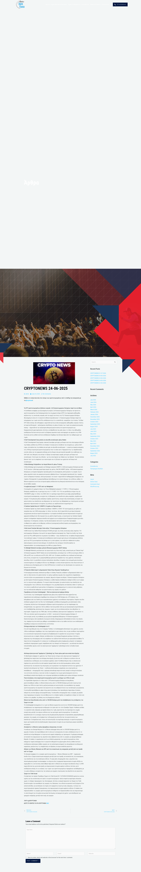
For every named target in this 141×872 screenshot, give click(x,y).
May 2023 (93, 441)
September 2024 (95, 436)
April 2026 (93, 407)
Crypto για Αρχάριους (74, 4)
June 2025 (93, 431)
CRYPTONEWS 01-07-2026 (98, 373)
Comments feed (95, 484)
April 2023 (93, 443)
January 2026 (94, 414)
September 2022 (95, 451)
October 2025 (94, 422)
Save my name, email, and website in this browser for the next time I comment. (50, 857)
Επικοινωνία (105, 4)
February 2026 (94, 412)
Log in (92, 479)
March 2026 (93, 409)
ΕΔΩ (47, 803)
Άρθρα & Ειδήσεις (95, 4)
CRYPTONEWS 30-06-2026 (98, 375)
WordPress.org (94, 486)
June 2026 (93, 402)
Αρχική (48, 4)
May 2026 (93, 405)
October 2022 (94, 448)
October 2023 (94, 439)
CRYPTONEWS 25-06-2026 (98, 378)
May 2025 (93, 434)
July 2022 (93, 455)
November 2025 (95, 419)
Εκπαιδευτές (85, 4)
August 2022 (94, 453)
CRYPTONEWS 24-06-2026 (98, 380)
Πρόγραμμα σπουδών (96, 468)
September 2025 (95, 424)
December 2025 (95, 417)
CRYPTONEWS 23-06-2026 (98, 383)
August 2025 (94, 426)
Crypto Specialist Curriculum (59, 4)
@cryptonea (29, 400)
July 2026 (93, 400)
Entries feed (93, 481)
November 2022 (95, 446)
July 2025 (93, 429)
